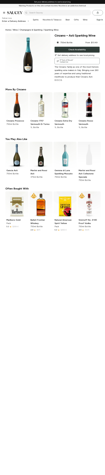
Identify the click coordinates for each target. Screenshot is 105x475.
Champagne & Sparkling (31, 30)
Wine (15, 30)
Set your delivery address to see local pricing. (52, 2)
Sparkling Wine (51, 30)
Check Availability (77, 49)
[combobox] (59, 12)
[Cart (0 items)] (97, 12)
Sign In (100, 19)
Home (8, 30)
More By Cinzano (15, 89)
